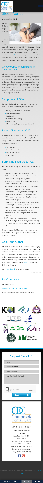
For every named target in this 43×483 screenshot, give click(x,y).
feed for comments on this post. (14, 288)
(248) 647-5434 (21, 426)
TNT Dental (38, 470)
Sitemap (21, 473)
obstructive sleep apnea (17, 55)
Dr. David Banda (10, 269)
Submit (16, 395)
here (25, 262)
